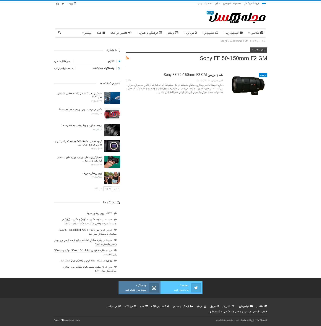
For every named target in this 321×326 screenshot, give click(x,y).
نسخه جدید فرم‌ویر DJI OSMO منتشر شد (81, 261)
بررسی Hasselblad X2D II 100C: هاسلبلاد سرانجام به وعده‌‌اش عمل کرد (88, 232)
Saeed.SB (59, 320)
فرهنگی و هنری (148, 33)
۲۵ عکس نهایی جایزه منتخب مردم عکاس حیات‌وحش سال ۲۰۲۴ (90, 269)
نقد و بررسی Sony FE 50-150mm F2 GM (193, 75)
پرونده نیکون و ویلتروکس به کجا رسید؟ (81, 126)
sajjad (109, 261)
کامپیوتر (209, 33)
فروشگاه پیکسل (251, 3)
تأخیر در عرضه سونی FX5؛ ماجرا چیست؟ (80, 110)
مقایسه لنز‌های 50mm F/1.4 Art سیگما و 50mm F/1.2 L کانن (85, 252)
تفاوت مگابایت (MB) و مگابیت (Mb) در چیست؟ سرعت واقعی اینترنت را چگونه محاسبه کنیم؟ (89, 222)
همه (99, 33)
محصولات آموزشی (232, 3)
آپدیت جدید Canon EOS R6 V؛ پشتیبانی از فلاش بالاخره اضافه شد (78, 143)
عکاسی (255, 33)
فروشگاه (129, 306)
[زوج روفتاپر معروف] (112, 178)
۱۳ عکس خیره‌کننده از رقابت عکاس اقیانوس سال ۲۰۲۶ (79, 95)
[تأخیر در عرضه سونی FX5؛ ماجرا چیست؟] (112, 114)
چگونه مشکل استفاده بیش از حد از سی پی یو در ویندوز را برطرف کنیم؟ (85, 242)
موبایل (190, 33)
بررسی (263, 75)
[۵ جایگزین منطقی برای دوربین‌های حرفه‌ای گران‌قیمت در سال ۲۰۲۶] (112, 162)
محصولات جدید (205, 3)
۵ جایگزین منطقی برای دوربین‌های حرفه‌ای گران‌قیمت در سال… (79, 159)
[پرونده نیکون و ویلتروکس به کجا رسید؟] (112, 130)
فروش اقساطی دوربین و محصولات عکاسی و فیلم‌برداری (238, 312)
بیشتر (88, 33)
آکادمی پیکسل (113, 306)
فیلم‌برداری (232, 33)
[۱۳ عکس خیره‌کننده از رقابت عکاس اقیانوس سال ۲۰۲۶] (112, 98)
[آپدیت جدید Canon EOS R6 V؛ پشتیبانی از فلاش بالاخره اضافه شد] (112, 146)
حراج (217, 3)
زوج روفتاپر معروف (92, 173)
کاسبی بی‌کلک (119, 33)
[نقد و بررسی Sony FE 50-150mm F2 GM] (247, 85)
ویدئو (171, 33)
